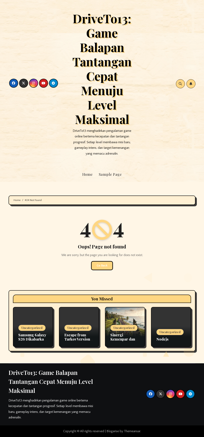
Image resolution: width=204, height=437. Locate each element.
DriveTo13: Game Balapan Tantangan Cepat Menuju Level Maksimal (102, 68)
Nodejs (162, 339)
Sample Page (110, 174)
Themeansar (132, 431)
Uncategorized (32, 328)
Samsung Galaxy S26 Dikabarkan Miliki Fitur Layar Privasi (32, 341)
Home (87, 174)
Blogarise (113, 431)
